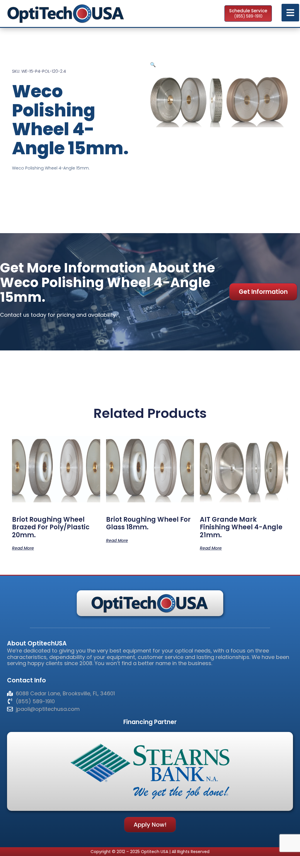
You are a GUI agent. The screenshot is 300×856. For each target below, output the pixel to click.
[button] (153, 64)
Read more (23, 547)
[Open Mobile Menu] (290, 12)
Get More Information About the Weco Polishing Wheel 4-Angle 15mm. (107, 282)
